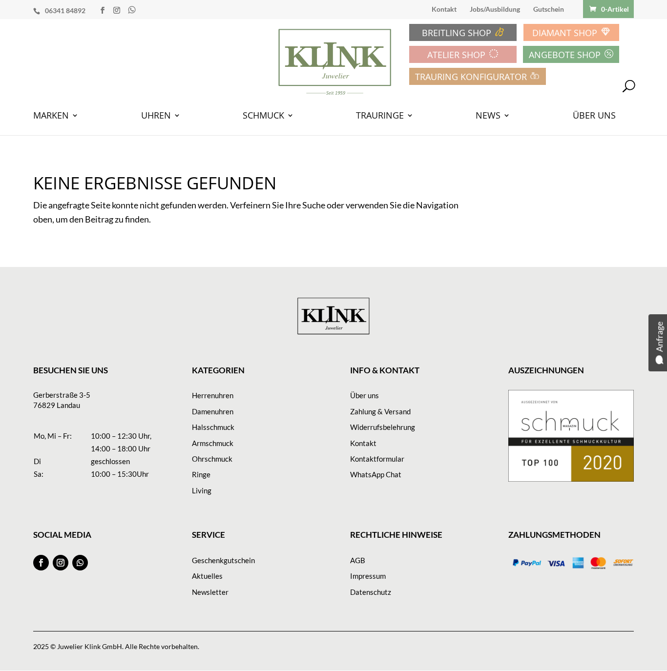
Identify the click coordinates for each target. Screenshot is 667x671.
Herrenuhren (212, 395)
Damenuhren (212, 411)
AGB (357, 560)
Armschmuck (212, 443)
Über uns (364, 395)
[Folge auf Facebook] (41, 562)
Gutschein (548, 9)
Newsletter (210, 592)
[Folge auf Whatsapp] (80, 562)
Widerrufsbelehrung (382, 427)
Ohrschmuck (212, 458)
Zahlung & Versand (380, 411)
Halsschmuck (213, 427)
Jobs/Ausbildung (495, 9)
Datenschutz (370, 592)
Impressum (368, 575)
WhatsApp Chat (375, 474)
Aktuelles (207, 575)
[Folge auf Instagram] (60, 562)
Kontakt (444, 9)
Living (201, 490)
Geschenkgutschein (223, 560)
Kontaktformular (377, 458)
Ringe (201, 474)
